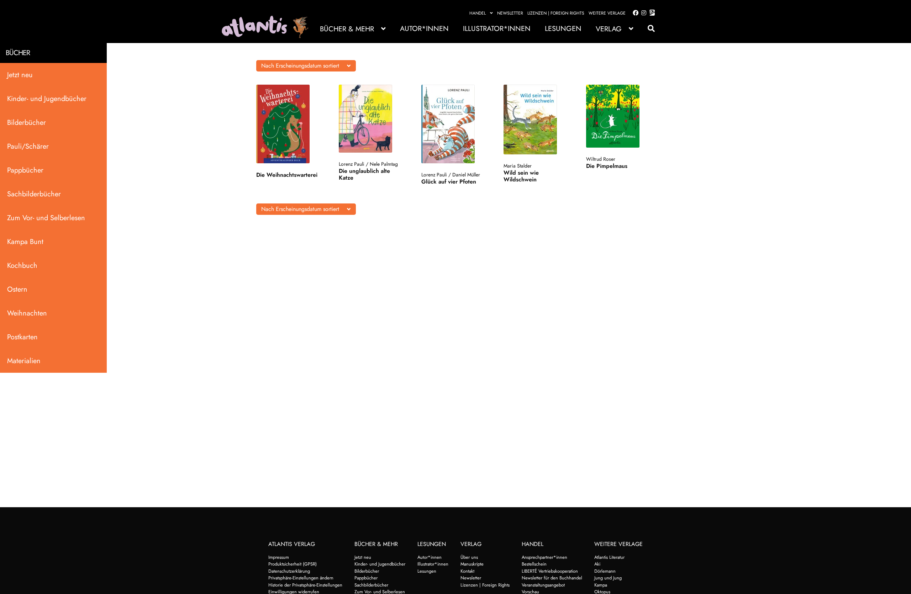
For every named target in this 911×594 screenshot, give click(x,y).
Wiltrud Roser (600, 159)
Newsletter (510, 13)
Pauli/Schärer (28, 146)
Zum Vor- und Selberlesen (46, 218)
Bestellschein (534, 564)
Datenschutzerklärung (289, 571)
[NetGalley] (651, 13)
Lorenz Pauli (351, 164)
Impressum (278, 557)
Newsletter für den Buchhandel (552, 577)
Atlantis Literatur (609, 557)
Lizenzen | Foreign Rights (555, 13)
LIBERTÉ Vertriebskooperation (550, 571)
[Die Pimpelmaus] (619, 116)
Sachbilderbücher (34, 194)
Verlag (609, 29)
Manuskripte (472, 564)
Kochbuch (22, 265)
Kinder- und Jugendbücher (46, 99)
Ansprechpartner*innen (544, 557)
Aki (597, 564)
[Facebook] (634, 13)
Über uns (469, 557)
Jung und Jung (608, 577)
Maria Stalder (518, 165)
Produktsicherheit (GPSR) (292, 564)
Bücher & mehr (347, 29)
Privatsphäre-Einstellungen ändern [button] (300, 577)
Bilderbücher (26, 122)
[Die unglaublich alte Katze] (372, 119)
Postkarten (22, 337)
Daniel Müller (466, 174)
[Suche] (648, 28)
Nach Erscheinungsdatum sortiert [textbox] (300, 66)
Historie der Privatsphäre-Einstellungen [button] (305, 585)
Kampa (600, 585)
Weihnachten (27, 313)
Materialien (24, 361)
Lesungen (563, 28)
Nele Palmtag (384, 164)
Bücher (18, 53)
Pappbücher (25, 170)
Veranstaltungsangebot (543, 585)
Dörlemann (605, 571)
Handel (477, 13)
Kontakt (467, 571)
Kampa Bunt (25, 242)
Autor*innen (424, 28)
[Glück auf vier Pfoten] (455, 124)
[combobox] (306, 65)
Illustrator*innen (497, 28)
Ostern (17, 289)
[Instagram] (642, 13)
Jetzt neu (20, 75)
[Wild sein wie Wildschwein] (537, 119)
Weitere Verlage (607, 13)
